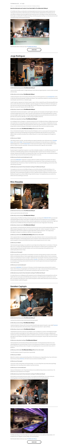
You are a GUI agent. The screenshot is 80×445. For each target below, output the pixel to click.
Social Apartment (51, 96)
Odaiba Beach (18, 159)
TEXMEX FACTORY (47, 217)
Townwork (55, 325)
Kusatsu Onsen (27, 143)
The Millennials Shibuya (32, 46)
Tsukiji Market (18, 267)
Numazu (35, 259)
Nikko (21, 142)
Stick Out (22, 358)
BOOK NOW (34, 49)
